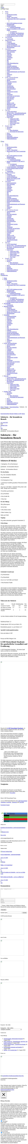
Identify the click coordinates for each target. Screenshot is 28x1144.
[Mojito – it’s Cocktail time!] (3, 862)
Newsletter (3, 2)
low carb (13, 827)
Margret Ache (4, 425)
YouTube (21, 802)
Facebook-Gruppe (5, 805)
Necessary (5, 1121)
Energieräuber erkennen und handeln (13, 1047)
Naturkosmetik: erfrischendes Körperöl (13, 1038)
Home (2, 407)
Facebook (8, 802)
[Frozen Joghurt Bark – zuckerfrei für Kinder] (6, 851)
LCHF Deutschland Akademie (15, 728)
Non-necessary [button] (4, 1131)
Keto (2, 827)
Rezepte (7, 407)
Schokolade (18, 827)
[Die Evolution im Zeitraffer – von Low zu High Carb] (14, 873)
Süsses (23, 413)
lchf (10, 827)
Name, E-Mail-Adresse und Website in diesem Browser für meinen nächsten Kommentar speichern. (13, 906)
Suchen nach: (4, 912)
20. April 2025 (4, 422)
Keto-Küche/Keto (14, 407)
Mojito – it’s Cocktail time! (6, 865)
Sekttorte (23, 827)
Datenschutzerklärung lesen (7, 1089)
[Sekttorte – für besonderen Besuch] (5, 832)
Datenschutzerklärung (12, 1)
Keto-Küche (6, 827)
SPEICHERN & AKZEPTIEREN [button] (9, 1142)
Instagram (14, 802)
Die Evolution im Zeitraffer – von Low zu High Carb (12, 876)
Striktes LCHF (17, 413)
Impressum (3, 1)
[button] (12, 813)
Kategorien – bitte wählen (7, 1028)
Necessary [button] (3, 1119)
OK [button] (17, 1088)
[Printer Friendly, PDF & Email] (5, 813)
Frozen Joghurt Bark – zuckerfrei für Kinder (10, 854)
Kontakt (20, 1)
